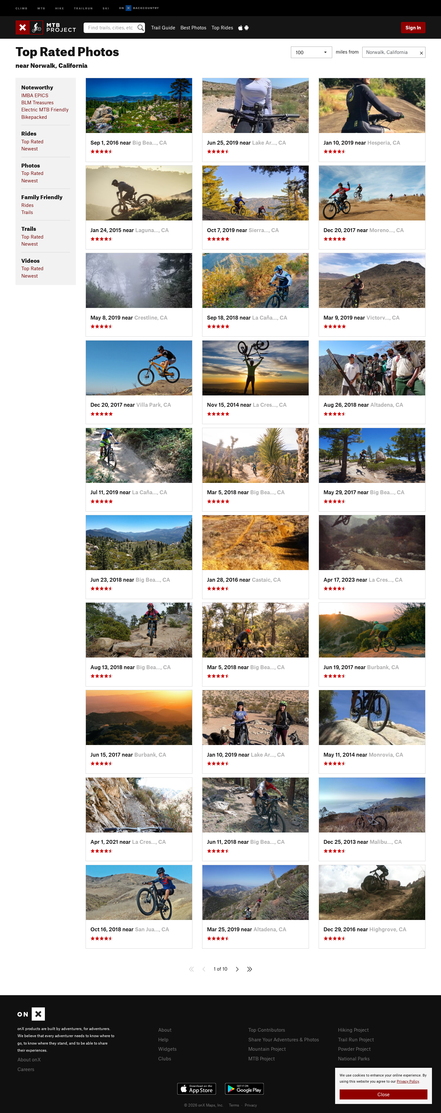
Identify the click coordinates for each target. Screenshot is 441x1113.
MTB (41, 8)
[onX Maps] (31, 1019)
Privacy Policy (408, 1081)
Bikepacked (34, 117)
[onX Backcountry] (139, 8)
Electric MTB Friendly (44, 109)
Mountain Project (267, 1049)
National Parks (354, 1058)
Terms (234, 1105)
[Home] (48, 27)
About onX (29, 1059)
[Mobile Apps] (243, 27)
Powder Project (354, 1049)
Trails (27, 212)
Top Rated (32, 141)
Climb (21, 8)
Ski (106, 8)
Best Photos (193, 27)
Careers (25, 1069)
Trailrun (83, 8)
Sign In (413, 27)
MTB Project (261, 1058)
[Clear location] (421, 52)
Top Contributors (266, 1030)
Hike (59, 8)
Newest (29, 148)
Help (163, 1039)
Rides (27, 205)
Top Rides (222, 27)
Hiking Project (353, 1030)
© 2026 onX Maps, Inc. (203, 1105)
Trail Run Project (356, 1039)
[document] (383, 1085)
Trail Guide (163, 27)
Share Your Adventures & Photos (283, 1039)
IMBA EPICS (34, 95)
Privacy (251, 1105)
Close (383, 1094)
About (164, 1030)
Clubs (164, 1058)
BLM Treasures (37, 102)
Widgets (167, 1049)
